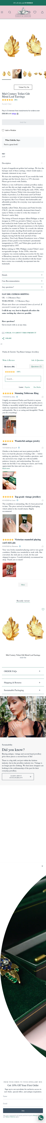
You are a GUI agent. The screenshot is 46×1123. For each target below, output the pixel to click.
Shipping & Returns (12, 682)
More (23, 585)
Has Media (37, 387)
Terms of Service (10, 1117)
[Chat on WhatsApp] (40, 1117)
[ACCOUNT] (29, 12)
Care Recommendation (11, 281)
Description (6, 163)
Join (23, 1110)
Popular (27, 387)
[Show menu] (2, 12)
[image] (9, 425)
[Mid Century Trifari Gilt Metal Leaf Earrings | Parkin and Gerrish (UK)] (6, 73)
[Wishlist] (35, 12)
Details (4, 275)
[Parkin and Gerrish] (23, 12)
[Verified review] (17, 397)
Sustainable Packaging (14, 690)
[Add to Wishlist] (43, 609)
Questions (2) (36, 366)
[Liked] (43, 396)
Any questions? (8, 287)
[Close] (42, 866)
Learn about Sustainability (16, 777)
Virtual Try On (23, 87)
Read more (6, 468)
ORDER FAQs (10, 671)
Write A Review (8, 360)
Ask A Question (37, 360)
